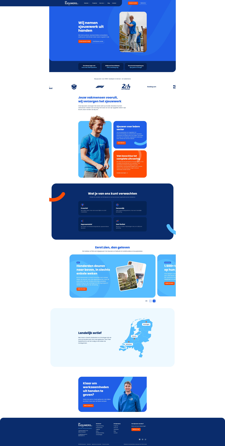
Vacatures (116, 429)
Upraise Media (132, 444)
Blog (109, 3)
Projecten (94, 3)
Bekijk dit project (82, 289)
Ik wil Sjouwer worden (98, 41)
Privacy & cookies (105, 444)
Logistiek (98, 429)
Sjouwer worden (133, 3)
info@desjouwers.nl (82, 434)
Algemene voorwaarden (96, 444)
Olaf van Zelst (144, 444)
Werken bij (143, 3)
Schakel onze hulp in (121, 173)
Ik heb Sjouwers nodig (84, 41)
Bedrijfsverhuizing (100, 433)
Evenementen (99, 427)
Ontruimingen (99, 434)
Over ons (101, 3)
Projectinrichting (100, 426)
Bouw (97, 431)
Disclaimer (89, 444)
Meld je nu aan (136, 429)
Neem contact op (88, 405)
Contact (114, 3)
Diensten (86, 3)
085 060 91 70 (81, 435)
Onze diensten (121, 142)
